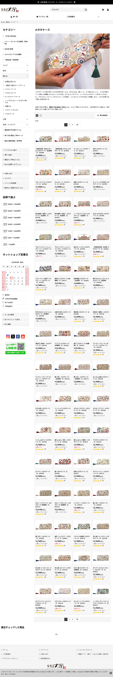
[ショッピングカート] (103, 10)
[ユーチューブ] (23, 336)
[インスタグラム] (8, 336)
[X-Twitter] (13, 336)
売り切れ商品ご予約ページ (60, 107)
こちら (13, 674)
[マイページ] (108, 10)
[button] (99, 17)
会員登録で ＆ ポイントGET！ (57, 2)
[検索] (86, 9)
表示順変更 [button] (103, 115)
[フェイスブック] (18, 336)
